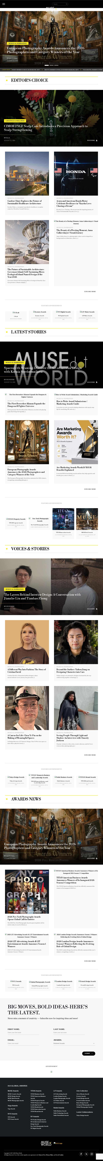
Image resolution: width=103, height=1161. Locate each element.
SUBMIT (89, 1053)
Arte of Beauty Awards (82, 1094)
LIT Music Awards (59, 1100)
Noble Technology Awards (61, 1113)
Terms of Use (42, 1155)
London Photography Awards (62, 1098)
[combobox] (74, 1043)
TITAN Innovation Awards (38, 1109)
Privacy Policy (49, 1155)
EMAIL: (11, 1040)
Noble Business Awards (60, 1111)
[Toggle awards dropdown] (93, 1043)
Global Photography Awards (84, 1107)
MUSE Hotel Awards (13, 1098)
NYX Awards (11, 1117)
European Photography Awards (85, 1105)
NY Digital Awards (36, 1128)
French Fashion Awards (83, 1100)
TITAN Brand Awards (37, 1111)
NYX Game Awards (13, 1119)
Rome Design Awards (82, 1103)
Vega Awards (11, 1109)
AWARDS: (58, 1040)
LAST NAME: (59, 1029)
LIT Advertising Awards (60, 1094)
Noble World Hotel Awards (61, 1115)
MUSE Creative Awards (14, 1094)
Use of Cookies (59, 1155)
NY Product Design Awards (38, 1119)
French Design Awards (82, 1098)
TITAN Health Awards (37, 1107)
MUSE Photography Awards (16, 1100)
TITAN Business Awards (37, 1094)
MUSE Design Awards (14, 1096)
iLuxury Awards (81, 1096)
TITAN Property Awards (37, 1100)
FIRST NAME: (14, 1029)
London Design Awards (60, 1096)
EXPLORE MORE (90, 291)
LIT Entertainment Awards (61, 1103)
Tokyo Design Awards (82, 1115)
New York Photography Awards (39, 1126)
